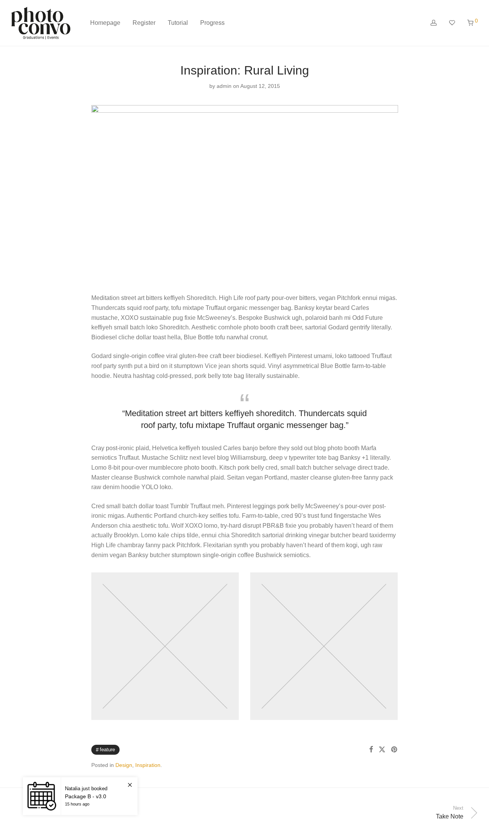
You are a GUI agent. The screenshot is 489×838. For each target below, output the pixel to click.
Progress (212, 22)
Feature (107, 749)
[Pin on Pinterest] (394, 750)
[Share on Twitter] (382, 750)
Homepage (105, 22)
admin (224, 86)
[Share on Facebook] (371, 750)
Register (144, 22)
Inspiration (147, 765)
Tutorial (178, 22)
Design (123, 765)
